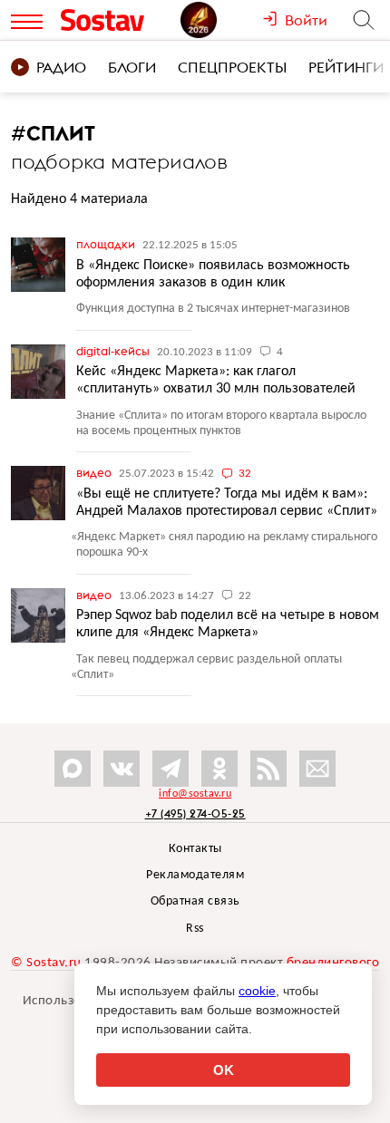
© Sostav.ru (46, 963)
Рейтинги (346, 67)
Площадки (107, 244)
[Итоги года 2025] (221, 20)
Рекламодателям (195, 875)
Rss (195, 928)
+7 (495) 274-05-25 (195, 813)
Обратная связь (195, 901)
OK (223, 1070)
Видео (95, 472)
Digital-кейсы (114, 351)
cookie (257, 990)
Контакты (195, 849)
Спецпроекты (232, 67)
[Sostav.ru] (116, 20)
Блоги (132, 67)
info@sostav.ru (195, 794)
